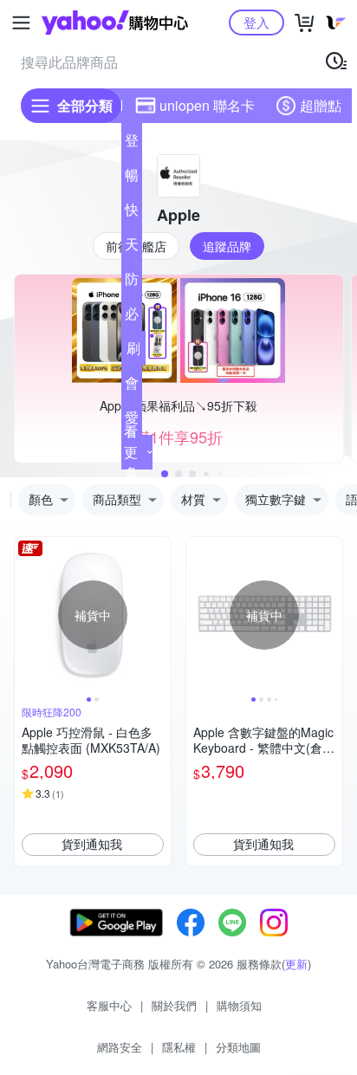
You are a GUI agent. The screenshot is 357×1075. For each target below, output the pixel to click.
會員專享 (132, 386)
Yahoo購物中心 (115, 22)
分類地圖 (238, 1047)
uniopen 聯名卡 (207, 105)
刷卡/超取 (133, 352)
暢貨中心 (132, 178)
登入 (256, 22)
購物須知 (239, 1005)
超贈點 (320, 105)
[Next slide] (159, 615)
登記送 (132, 144)
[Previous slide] (26, 615)
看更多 (131, 451)
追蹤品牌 (227, 246)
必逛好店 (132, 317)
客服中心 (109, 1005)
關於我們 (174, 1005)
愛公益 (132, 421)
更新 (296, 963)
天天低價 (132, 248)
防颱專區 (132, 282)
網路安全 (119, 1047)
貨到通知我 (92, 843)
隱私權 (179, 1047)
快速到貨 (132, 213)
